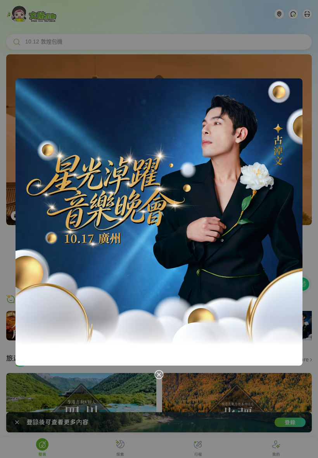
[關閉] (159, 375)
